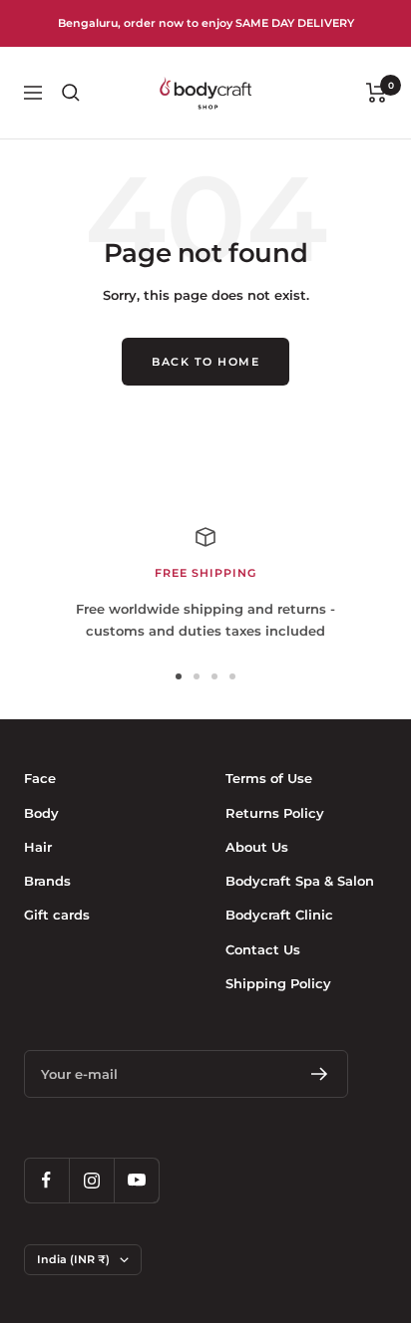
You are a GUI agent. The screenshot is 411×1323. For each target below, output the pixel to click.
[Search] (71, 93)
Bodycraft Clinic (279, 915)
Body (41, 813)
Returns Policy (274, 813)
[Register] (319, 1074)
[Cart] (376, 93)
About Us (256, 847)
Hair (38, 847)
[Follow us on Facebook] (46, 1180)
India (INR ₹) (73, 1259)
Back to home (205, 362)
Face (40, 778)
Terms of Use (268, 778)
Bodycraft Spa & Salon (299, 881)
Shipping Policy (278, 983)
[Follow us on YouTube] (136, 1180)
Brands (47, 881)
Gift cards (57, 915)
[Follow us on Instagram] (91, 1180)
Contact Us (262, 949)
